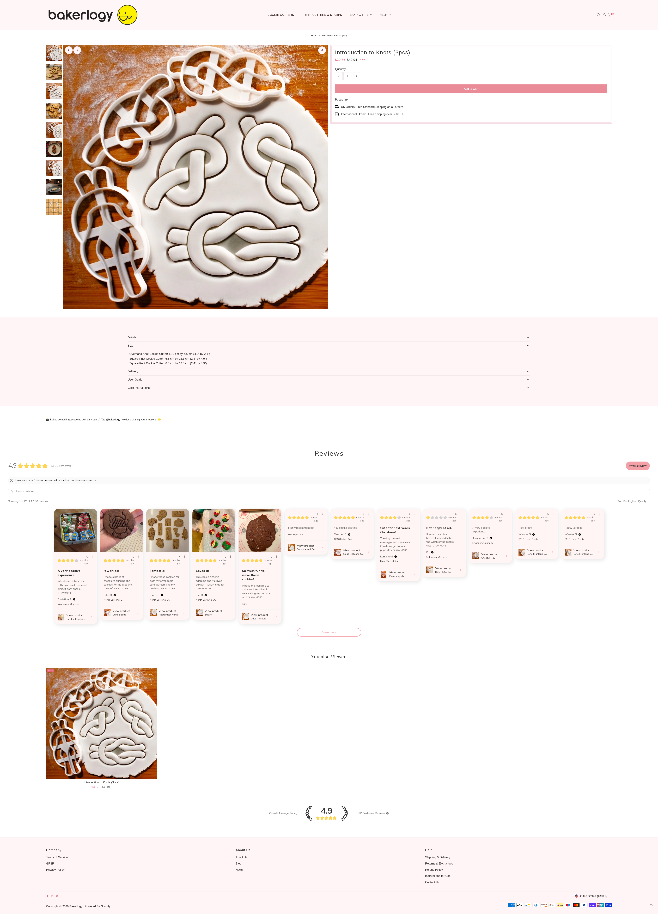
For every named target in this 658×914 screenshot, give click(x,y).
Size (130, 345)
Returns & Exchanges (439, 863)
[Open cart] (610, 14)
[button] (74, 466)
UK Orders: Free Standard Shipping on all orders (372, 107)
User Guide (135, 379)
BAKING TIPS (359, 14)
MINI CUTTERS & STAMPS (323, 14)
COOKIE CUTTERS (281, 14)
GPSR (50, 863)
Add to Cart (471, 88)
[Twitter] (57, 896)
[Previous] (69, 50)
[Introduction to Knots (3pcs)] (101, 723)
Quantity (340, 69)
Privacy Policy (55, 869)
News (239, 869)
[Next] (77, 50)
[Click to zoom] (322, 50)
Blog (238, 863)
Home (314, 35)
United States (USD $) (593, 896)
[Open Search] (598, 14)
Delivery (133, 371)
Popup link (341, 99)
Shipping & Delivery (437, 857)
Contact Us (432, 882)
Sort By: (622, 501)
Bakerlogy (75, 906)
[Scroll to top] (651, 904)
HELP (384, 14)
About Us (241, 857)
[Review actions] (92, 556)
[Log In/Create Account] (604, 14)
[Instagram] (52, 896)
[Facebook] (47, 896)
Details (132, 337)
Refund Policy (434, 869)
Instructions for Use (437, 876)
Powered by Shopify (98, 906)
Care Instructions (139, 387)
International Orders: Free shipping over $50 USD (372, 114)
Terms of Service (57, 857)
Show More (64, 593)
